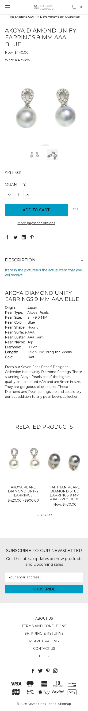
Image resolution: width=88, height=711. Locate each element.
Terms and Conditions (44, 626)
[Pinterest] (32, 237)
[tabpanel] (23, 473)
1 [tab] (38, 515)
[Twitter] (15, 237)
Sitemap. (65, 704)
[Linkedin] (23, 237)
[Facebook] (7, 237)
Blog (44, 656)
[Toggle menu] (7, 7)
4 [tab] (50, 515)
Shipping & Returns (44, 633)
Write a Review (17, 60)
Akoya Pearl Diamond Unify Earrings (23, 491)
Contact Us (44, 648)
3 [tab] (46, 515)
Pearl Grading (44, 641)
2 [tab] (42, 515)
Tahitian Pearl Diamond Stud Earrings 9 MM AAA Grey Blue (65, 493)
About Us (44, 618)
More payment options (36, 223)
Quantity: (15, 184)
